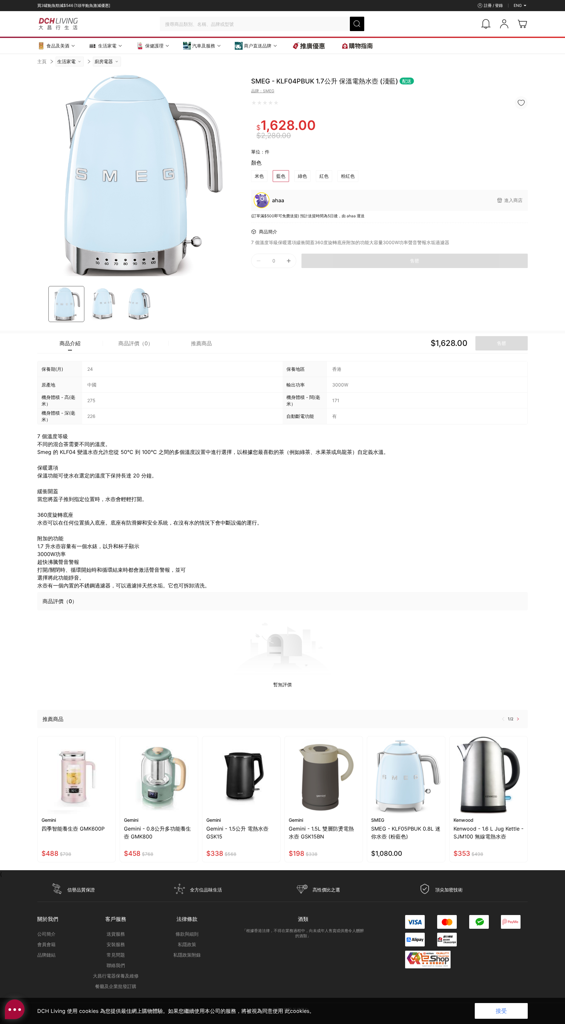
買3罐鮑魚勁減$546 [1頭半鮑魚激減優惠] (73, 5)
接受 (501, 1011)
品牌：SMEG (262, 90)
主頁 (41, 61)
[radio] (254, 103)
